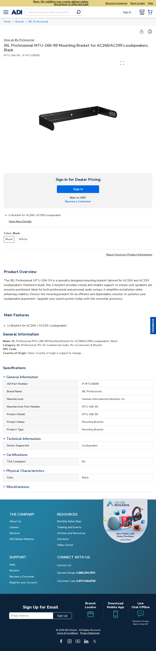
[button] (153, 325)
